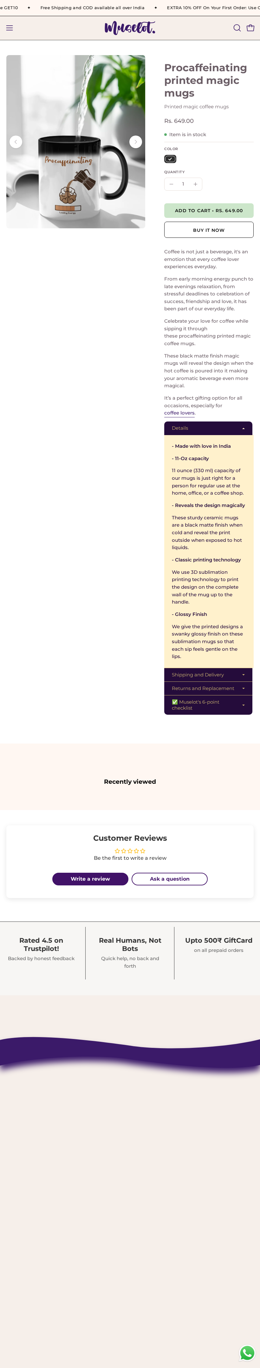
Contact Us (151, 1084)
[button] (236, 27)
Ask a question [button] (170, 879)
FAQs (143, 1172)
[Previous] (16, 142)
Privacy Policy (155, 1139)
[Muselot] (130, 28)
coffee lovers (179, 413)
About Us (149, 1095)
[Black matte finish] (170, 159)
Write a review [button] (90, 879)
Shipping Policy (158, 1106)
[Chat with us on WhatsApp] (247, 1361)
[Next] (135, 142)
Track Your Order (159, 1117)
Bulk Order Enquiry (163, 1161)
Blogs (144, 1183)
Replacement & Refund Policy (177, 1128)
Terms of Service (159, 1150)
